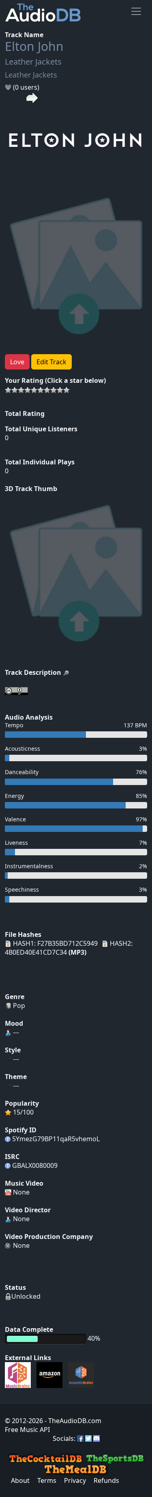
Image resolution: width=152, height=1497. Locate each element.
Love (17, 361)
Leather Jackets (33, 61)
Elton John (34, 46)
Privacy (75, 1480)
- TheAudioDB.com (72, 1420)
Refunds (106, 1480)
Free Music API (27, 1429)
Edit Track (51, 361)
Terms (46, 1480)
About (20, 1480)
